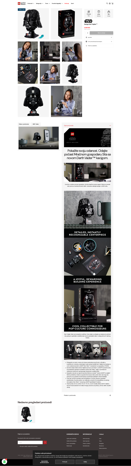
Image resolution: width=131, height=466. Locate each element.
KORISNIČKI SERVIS (73, 434)
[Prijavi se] (110, 3)
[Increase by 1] (87, 33)
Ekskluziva (101, 445)
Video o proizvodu (24, 124)
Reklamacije (69, 445)
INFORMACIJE (87, 434)
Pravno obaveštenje (71, 443)
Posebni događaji (56, 3)
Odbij (85, 462)
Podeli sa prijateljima (92, 45)
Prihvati (64, 462)
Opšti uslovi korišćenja (71, 438)
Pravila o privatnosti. (77, 457)
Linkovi (101, 434)
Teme (46, 3)
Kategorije (38, 3)
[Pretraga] (107, 3)
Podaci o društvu (86, 443)
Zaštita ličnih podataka (71, 441)
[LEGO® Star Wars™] (98, 21)
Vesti (72, 3)
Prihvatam (28, 446)
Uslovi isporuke (86, 441)
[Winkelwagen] (112, 3)
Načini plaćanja (86, 438)
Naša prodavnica (103, 448)
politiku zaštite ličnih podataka (30, 446)
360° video (36, 124)
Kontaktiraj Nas (86, 445)
